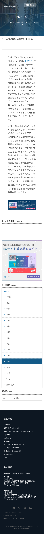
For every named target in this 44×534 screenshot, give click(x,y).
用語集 (13, 39)
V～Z (8, 379)
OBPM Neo (8, 454)
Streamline (8, 441)
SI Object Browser (11, 447)
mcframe (7, 438)
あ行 (8, 303)
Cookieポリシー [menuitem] (10, 515)
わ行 (8, 355)
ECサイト (29, 60)
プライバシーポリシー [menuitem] (12, 512)
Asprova (7, 434)
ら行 (8, 349)
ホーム (5, 39)
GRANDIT (7, 424)
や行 (8, 344)
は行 (8, 332)
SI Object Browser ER (12, 451)
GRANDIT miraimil (11, 428)
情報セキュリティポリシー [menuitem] (14, 518)
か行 (8, 308)
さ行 (8, 314)
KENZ (6, 457)
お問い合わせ (30, 5)
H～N (8, 367)
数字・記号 (10, 385)
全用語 (8, 297)
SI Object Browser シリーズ (15, 444)
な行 (8, 326)
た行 (8, 320)
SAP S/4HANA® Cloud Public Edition (18, 431)
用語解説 (21, 39)
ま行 (8, 338)
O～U (8, 373)
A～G (8, 361)
